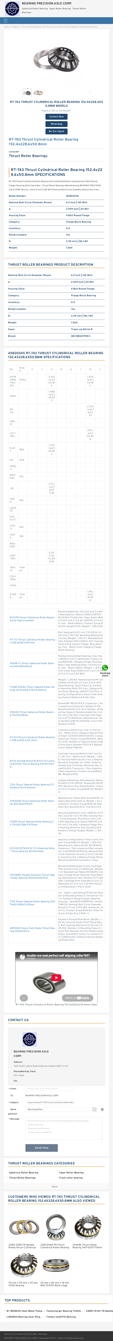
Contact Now (56, 116)
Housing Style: (17, 215)
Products (15, 27)
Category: (14, 222)
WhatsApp (56, 124)
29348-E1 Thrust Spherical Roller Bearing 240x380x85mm (32, 665)
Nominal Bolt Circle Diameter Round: (30, 202)
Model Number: (17, 196)
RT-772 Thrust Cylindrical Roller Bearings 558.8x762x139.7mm (32, 641)
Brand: (12, 336)
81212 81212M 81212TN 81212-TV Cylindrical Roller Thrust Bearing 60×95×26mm (32, 764)
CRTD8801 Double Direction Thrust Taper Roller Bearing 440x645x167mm (32, 876)
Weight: (13, 247)
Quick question (12, 1111)
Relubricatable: (18, 234)
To (11, 1095)
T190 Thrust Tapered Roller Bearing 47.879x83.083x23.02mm (32, 903)
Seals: (11, 329)
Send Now (42, 1148)
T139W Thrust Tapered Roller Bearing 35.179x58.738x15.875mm (32, 823)
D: (10, 241)
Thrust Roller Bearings (32, 27)
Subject (14, 1102)
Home (6, 27)
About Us (9, 1334)
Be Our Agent (56, 131)
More (55, 1186)
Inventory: (15, 228)
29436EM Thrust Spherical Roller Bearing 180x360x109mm (32, 803)
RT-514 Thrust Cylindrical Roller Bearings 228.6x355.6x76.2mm (32, 739)
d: (10, 209)
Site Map (32, 1334)
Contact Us (20, 1334)
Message (14, 1119)
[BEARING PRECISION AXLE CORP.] (12, 8)
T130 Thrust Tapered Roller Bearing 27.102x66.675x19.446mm (32, 786)
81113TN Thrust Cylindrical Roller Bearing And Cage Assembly (32, 619)
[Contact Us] (105, 670)
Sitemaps (42, 1334)
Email (12, 1089)
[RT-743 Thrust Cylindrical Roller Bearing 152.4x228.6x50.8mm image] (56, 59)
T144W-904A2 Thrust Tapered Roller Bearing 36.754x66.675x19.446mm (32, 689)
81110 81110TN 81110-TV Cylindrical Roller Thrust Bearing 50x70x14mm (32, 850)
